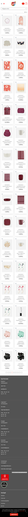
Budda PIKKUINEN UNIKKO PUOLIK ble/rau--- (20, 120)
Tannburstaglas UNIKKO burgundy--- (21, 187)
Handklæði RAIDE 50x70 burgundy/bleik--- (7, 187)
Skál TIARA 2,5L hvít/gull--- (7, 276)
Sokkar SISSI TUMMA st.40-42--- (20, 276)
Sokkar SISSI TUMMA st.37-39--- (20, 299)
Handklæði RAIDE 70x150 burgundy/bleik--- (21, 164)
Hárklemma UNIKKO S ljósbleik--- (7, 343)
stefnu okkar (22, 510)
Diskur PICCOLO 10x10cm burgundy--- (7, 231)
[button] (2, 15)
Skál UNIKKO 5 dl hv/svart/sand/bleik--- (21, 53)
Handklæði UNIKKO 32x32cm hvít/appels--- (7, 97)
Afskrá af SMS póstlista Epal (19, 472)
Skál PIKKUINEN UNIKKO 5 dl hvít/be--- (7, 164)
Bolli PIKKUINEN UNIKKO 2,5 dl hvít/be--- (21, 142)
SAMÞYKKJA (14, 514)
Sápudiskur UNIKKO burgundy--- (7, 209)
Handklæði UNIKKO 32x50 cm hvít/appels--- (20, 75)
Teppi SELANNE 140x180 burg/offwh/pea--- (21, 97)
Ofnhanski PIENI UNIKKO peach (21, 30)
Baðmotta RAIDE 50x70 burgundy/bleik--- (21, 209)
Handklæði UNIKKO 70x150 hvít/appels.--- (7, 75)
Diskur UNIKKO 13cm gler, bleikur (7, 30)
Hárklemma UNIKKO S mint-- (21, 343)
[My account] (4, 3)
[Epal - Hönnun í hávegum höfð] (13, 4)
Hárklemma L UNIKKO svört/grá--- (20, 366)
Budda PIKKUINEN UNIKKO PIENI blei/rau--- (7, 142)
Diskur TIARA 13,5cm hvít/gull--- (7, 254)
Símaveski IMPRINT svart (21, 321)
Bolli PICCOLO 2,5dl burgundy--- (21, 231)
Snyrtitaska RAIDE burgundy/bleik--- (7, 120)
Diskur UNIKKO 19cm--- (7, 53)
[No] (26, 513)
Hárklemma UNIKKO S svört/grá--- (7, 366)
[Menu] (1, 4)
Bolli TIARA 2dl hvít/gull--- (21, 254)
